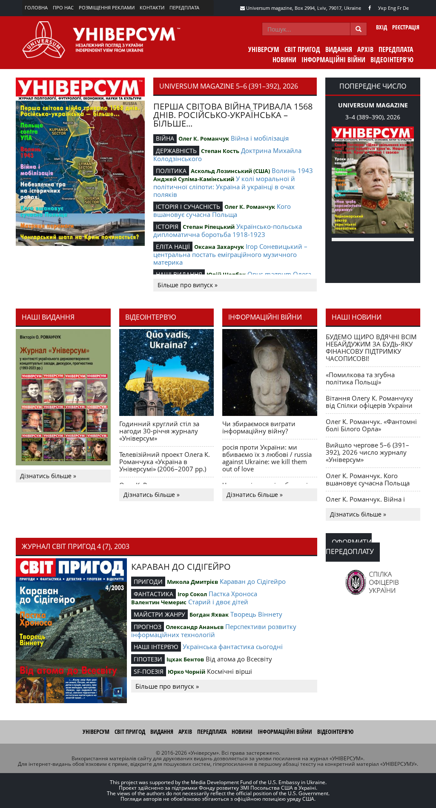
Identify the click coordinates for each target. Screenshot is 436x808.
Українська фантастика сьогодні (233, 646)
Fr (399, 8)
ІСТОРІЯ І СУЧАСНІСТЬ (188, 206)
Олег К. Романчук (203, 138)
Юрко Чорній (186, 671)
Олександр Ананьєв (195, 627)
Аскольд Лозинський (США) (230, 171)
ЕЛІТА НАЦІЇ (173, 246)
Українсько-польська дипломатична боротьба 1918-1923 (227, 230)
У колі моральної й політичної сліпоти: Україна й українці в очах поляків (224, 186)
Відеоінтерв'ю (391, 59)
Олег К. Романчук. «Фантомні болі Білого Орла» (371, 425)
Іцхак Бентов (185, 659)
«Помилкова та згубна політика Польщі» (360, 378)
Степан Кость (220, 151)
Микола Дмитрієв (192, 582)
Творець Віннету (256, 614)
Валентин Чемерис (158, 602)
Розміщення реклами (107, 7)
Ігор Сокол (192, 594)
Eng (392, 8)
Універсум (263, 49)
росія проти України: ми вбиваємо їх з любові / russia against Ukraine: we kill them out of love (267, 458)
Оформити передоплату (350, 546)
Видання (338, 49)
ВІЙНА (165, 138)
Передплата (184, 7)
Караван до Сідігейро (253, 581)
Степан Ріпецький (209, 227)
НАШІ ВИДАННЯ (179, 274)
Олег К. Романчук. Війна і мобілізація (365, 503)
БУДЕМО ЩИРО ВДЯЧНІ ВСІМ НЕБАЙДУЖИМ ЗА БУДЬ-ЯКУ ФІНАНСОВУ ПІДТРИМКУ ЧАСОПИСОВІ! (371, 347)
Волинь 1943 (292, 170)
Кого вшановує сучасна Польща (222, 210)
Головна (36, 7)
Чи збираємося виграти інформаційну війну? (258, 427)
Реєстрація (405, 27)
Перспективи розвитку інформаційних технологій (213, 630)
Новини (284, 59)
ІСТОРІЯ (167, 226)
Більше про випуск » (188, 285)
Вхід (381, 27)
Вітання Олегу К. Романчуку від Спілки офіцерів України (369, 402)
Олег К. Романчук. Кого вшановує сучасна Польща (368, 479)
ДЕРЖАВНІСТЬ (176, 151)
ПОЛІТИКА (171, 171)
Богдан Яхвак (209, 614)
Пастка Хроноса (233, 593)
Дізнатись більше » (48, 476)
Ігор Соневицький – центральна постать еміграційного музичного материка (230, 254)
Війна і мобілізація (260, 138)
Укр (382, 8)
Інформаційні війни (333, 59)
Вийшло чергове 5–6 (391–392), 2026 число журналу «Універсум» (367, 452)
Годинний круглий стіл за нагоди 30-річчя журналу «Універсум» (159, 430)
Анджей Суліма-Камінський (193, 179)
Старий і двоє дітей (218, 601)
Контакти (152, 7)
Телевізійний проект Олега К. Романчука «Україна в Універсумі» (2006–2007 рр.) (164, 461)
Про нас (63, 7)
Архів (365, 49)
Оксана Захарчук (219, 247)
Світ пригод (302, 49)
